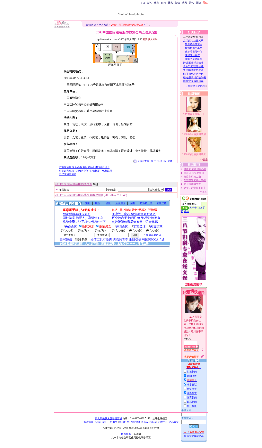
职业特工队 (146, 203)
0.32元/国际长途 (195, 66)
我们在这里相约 (194, 40)
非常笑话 (192, 384)
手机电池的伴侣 (194, 73)
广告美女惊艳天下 (195, 114)
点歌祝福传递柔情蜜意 (127, 221)
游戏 (132, 203)
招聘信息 (124, 422)
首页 (142, 2)
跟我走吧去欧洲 (194, 62)
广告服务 (112, 422)
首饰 (186, 211)
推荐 (146, 161)
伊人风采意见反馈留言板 (108, 418)
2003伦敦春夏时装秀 (195, 154)
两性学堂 (192, 393)
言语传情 (120, 203)
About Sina (100, 422)
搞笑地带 (192, 389)
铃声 (87, 203)
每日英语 (192, 406)
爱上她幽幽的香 (192, 184)
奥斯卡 (193, 207)
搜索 (170, 2)
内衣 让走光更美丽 (194, 173)
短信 (177, 2)
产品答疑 (174, 422)
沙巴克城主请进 (67, 174)
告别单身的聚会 (193, 44)
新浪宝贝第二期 (192, 176)
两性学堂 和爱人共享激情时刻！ (85, 218)
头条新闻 (192, 371)
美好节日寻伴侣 (193, 51)
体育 (156, 2)
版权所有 (126, 434)
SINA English (149, 422)
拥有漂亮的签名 (194, 70)
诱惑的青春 (120, 239)
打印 (163, 161)
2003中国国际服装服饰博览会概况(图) (79, 195)
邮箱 (163, 2)
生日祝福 (135, 239)
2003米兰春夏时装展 (195, 134)
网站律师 (135, 422)
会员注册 (162, 422)
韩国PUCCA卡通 (153, 239)
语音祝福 (152, 221)
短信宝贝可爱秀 (101, 239)
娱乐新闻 (192, 401)
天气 (191, 2)
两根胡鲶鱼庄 (192, 55)
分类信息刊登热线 (195, 86)
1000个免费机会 (193, 59)
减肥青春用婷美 (194, 81)
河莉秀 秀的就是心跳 (195, 169)
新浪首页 (91, 24)
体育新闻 (192, 397)
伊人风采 (103, 24)
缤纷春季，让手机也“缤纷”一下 (84, 221)
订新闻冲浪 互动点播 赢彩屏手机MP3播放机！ (84, 167)
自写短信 (66, 239)
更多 (205, 159)
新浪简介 (88, 422)
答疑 (198, 2)
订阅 (108, 203)
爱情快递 (161, 203)
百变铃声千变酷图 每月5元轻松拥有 (136, 218)
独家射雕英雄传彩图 (76, 214)
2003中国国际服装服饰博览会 (73, 184)
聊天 (184, 2)
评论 (140, 161)
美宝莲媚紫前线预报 (195, 180)
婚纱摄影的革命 (193, 48)
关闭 (170, 161)
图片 (97, 203)
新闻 (149, 2)
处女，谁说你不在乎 (195, 187)
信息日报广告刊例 (196, 77)
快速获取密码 (153, 235)
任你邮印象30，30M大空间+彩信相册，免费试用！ (86, 170)
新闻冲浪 (192, 376)
